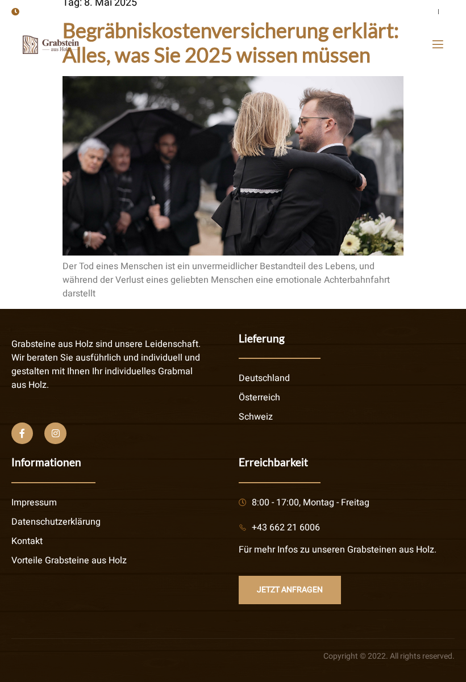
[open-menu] (437, 44)
